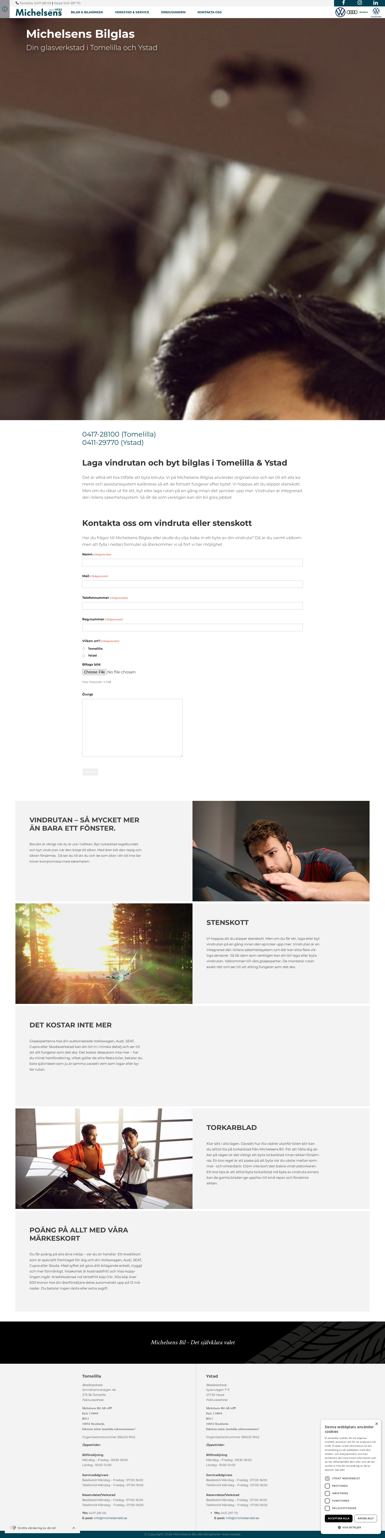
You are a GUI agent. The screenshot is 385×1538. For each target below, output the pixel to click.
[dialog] (351, 1477)
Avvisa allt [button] (366, 1518)
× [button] (376, 1423)
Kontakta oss (210, 12)
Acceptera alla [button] (339, 1518)
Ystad (92, 655)
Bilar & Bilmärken (87, 12)
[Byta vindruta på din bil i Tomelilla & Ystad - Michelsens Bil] (39, 12)
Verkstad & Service (132, 12)
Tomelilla (95, 648)
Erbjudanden (173, 12)
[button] (351, 1527)
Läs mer (340, 1469)
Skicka (90, 772)
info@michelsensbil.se (110, 1518)
